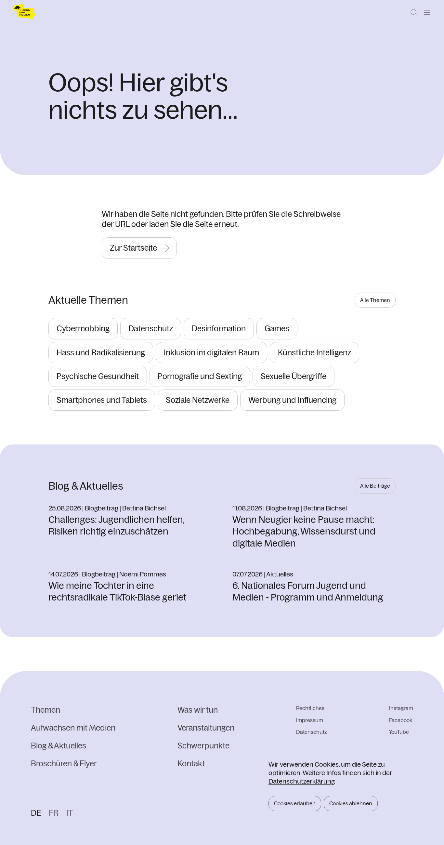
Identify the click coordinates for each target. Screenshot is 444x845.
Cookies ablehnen (350, 803)
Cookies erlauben (295, 803)
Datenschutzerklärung (301, 781)
